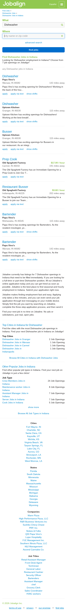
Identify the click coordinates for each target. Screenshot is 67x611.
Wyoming (33, 505)
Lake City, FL (33, 448)
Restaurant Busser (15, 186)
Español (52, 4)
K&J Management (33, 546)
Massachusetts (33, 483)
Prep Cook (9, 159)
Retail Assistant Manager (33, 559)
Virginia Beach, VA (33, 442)
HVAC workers (33, 594)
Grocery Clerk (33, 587)
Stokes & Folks (33, 531)
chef (33, 584)
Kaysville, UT (33, 436)
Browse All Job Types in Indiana (33, 413)
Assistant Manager (33, 581)
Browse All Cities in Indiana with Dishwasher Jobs (33, 358)
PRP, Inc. (33, 528)
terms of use (15, 608)
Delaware (33, 502)
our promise (44, 608)
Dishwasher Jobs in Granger (16, 339)
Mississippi (33, 489)
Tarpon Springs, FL (33, 445)
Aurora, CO (33, 451)
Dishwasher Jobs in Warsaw (16, 342)
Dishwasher (10, 76)
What (5, 20)
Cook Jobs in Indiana (12, 402)
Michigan (33, 493)
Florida (33, 471)
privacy (30, 608)
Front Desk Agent (33, 563)
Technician (33, 566)
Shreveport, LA (33, 455)
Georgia (34, 499)
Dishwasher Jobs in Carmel (15, 345)
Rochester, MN (33, 458)
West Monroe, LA (33, 461)
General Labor (33, 569)
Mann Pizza (33, 515)
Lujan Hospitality (33, 537)
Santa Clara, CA (33, 433)
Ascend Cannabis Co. (33, 549)
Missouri (33, 486)
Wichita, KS (33, 439)
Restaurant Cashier (33, 572)
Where (6, 31)
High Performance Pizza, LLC (33, 518)
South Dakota (33, 474)
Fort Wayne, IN (33, 427)
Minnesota (33, 477)
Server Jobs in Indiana (13, 399)
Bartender (9, 214)
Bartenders (33, 578)
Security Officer (33, 575)
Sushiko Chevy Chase (33, 525)
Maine (34, 480)
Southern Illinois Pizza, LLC (33, 543)
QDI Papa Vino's (33, 534)
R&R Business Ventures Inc (33, 521)
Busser (7, 131)
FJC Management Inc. (34, 540)
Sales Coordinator (33, 590)
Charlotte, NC (33, 430)
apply (5, 93)
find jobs (33, 50)
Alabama (33, 496)
